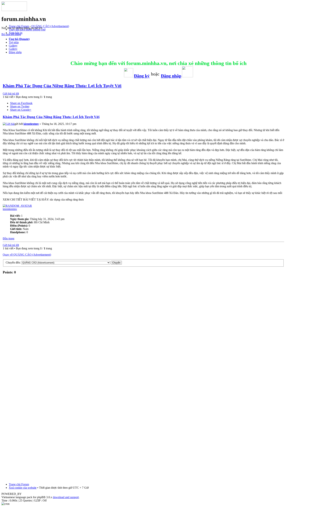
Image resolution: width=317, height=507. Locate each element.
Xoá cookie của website (23, 487)
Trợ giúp (14, 42)
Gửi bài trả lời (11, 93)
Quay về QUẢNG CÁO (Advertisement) (27, 254)
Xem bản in (15, 32)
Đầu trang (8, 238)
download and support (66, 497)
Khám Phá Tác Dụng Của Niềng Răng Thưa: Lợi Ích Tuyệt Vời (62, 85)
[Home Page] (14, 10)
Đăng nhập (15, 52)
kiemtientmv (31, 123)
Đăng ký (142, 75)
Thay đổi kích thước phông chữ (27, 29)
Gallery (13, 45)
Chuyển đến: (13, 262)
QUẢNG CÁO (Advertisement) (50, 26)
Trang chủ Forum (19, 26)
